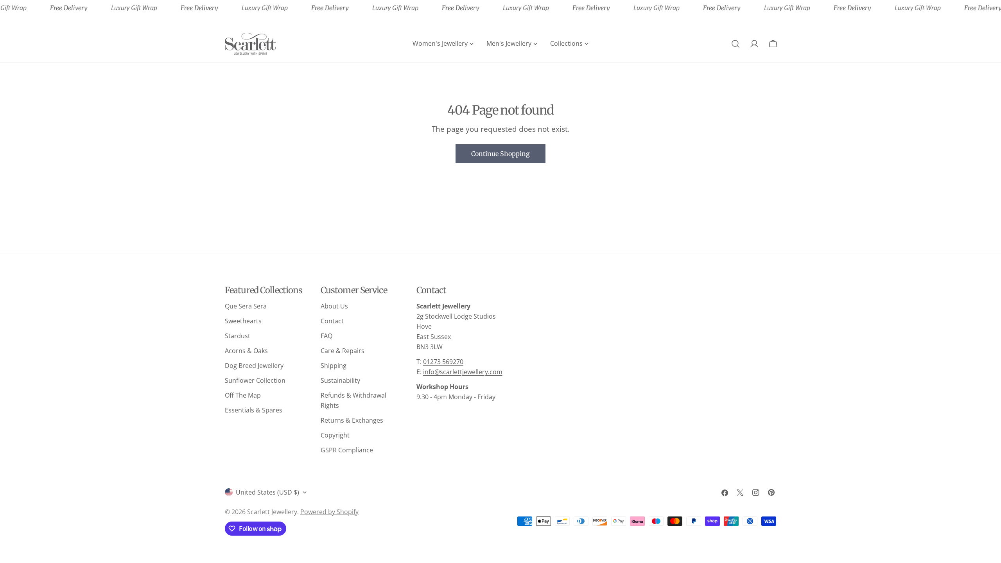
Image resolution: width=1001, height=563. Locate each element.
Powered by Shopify (329, 511)
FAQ (326, 336)
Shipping (333, 365)
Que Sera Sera (246, 306)
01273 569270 (443, 361)
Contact (332, 321)
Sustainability (340, 380)
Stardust (237, 336)
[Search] (735, 44)
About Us (334, 306)
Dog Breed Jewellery (254, 365)
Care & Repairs (342, 350)
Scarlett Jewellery (272, 511)
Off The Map (243, 395)
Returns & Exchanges (352, 420)
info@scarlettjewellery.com (462, 372)
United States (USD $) (267, 492)
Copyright (335, 435)
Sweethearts (243, 321)
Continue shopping (500, 154)
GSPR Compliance (347, 450)
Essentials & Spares (253, 410)
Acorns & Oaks (246, 350)
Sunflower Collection (255, 380)
